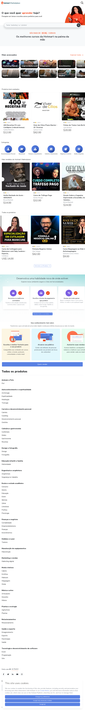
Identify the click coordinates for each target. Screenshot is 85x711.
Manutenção (6, 552)
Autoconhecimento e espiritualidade (16, 389)
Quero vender (42, 364)
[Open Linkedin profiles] (12, 674)
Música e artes (7, 590)
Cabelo (4, 571)
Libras (4, 503)
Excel (4, 652)
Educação (5, 493)
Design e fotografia (9, 448)
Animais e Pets (8, 380)
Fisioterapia (6, 639)
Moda (4, 584)
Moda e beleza (7, 567)
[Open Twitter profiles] (8, 674)
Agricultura (6, 610)
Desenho (5, 597)
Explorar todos (75, 55)
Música (4, 600)
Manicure (5, 577)
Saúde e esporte (8, 629)
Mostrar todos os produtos (41, 314)
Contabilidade (7, 523)
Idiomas (4, 500)
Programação (6, 655)
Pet (3, 383)
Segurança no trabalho (10, 477)
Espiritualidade (7, 396)
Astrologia (5, 393)
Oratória (5, 422)
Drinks (4, 435)
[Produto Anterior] (2, 106)
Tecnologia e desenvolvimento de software (19, 648)
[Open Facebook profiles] (3, 674)
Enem (4, 497)
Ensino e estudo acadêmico (13, 483)
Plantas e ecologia (9, 606)
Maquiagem (6, 581)
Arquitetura (6, 474)
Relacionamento (7, 623)
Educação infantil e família (12, 461)
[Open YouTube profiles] (17, 674)
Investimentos (7, 533)
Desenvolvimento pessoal (11, 419)
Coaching (5, 416)
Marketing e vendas (10, 558)
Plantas (4, 613)
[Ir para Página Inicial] (10, 3)
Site (3, 658)
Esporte (5, 635)
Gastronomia (6, 438)
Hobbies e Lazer (8, 539)
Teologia (5, 403)
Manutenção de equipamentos (14, 548)
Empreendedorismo (9, 526)
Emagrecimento (7, 632)
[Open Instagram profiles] (21, 674)
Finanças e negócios (10, 519)
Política (4, 510)
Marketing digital (8, 561)
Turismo (5, 542)
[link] (10, 64)
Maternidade (6, 464)
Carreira (4, 412)
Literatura (5, 506)
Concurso (5, 487)
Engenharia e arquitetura (12, 470)
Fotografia (5, 455)
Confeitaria (5, 432)
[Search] (78, 25)
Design (4, 451)
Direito (4, 490)
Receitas (5, 442)
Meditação (5, 399)
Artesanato (6, 594)
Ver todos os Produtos (41, 266)
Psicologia (5, 513)
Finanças (5, 529)
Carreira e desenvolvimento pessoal (16, 409)
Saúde (4, 642)
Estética (5, 574)
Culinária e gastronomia (11, 428)
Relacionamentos (9, 619)
